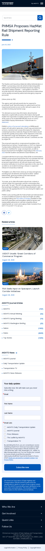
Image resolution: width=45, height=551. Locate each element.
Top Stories (7, 338)
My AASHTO (35, 3)
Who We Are (8, 506)
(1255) (40, 338)
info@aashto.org (26, 539)
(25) (41, 323)
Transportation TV (10, 368)
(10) (41, 319)
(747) (41, 309)
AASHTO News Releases (12, 373)
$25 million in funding (23, 198)
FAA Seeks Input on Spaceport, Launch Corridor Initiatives (20, 290)
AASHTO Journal (9, 358)
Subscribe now (22, 467)
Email (6, 394)
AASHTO (6, 309)
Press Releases (12, 434)
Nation (5, 328)
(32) (41, 314)
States (5, 333)
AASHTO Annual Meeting (12, 314)
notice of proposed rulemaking (18, 126)
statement (5, 122)
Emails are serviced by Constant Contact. (21, 458)
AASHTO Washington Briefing (14, 323)
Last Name (8, 413)
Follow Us (7, 526)
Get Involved (8, 513)
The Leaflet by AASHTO (16, 437)
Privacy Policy (22, 548)
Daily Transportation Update (14, 363)
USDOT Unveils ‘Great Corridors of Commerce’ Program (18, 255)
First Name (8, 403)
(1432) (40, 328)
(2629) (40, 333)
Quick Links (8, 519)
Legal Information (10, 548)
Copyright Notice (35, 548)
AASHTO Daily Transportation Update (21, 427)
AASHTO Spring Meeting (12, 318)
